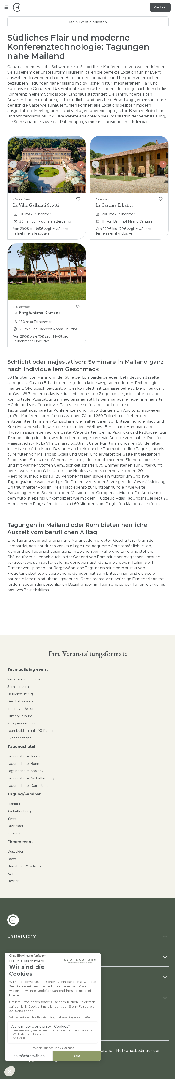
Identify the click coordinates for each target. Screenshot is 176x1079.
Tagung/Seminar (24, 794)
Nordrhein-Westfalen (24, 866)
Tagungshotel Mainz (23, 756)
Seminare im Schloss (24, 679)
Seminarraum (18, 687)
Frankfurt (14, 804)
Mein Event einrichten (88, 22)
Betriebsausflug (20, 694)
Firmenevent (20, 842)
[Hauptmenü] (6, 7)
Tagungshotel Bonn (23, 764)
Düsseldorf (16, 826)
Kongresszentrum (21, 723)
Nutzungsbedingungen (138, 1050)
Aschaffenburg (19, 811)
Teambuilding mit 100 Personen (33, 731)
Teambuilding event (27, 669)
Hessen (13, 881)
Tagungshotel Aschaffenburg (30, 778)
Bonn (11, 819)
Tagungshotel (21, 746)
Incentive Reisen (20, 709)
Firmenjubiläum (19, 716)
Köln (10, 873)
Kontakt (160, 7)
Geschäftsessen (20, 701)
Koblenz (13, 833)
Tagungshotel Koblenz (25, 771)
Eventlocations (19, 738)
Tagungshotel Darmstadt (27, 786)
